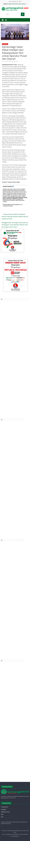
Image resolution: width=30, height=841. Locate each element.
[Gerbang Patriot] (2, 20)
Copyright (3, 809)
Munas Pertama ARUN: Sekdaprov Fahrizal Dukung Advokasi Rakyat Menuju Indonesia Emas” (15, 216)
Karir (2, 817)
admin (17, 61)
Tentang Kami (4, 807)
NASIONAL (5, 44)
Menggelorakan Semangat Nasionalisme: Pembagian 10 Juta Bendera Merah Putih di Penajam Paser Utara (15, 225)
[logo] (15, 790)
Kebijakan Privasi (5, 812)
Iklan (2, 814)
